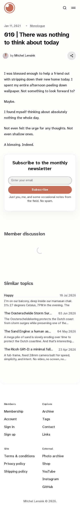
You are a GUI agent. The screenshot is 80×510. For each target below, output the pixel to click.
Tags (46, 419)
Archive (48, 412)
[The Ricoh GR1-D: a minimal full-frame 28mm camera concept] (40, 354)
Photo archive (53, 456)
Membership (13, 412)
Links (46, 435)
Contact (48, 427)
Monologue (37, 26)
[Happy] (40, 300)
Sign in (9, 427)
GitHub (47, 487)
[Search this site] (65, 8)
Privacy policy (14, 464)
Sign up (10, 435)
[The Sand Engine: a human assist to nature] (40, 336)
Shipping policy (15, 472)
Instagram (50, 479)
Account (10, 419)
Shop (46, 464)
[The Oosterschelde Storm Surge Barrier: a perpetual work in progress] (40, 318)
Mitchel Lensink (24, 55)
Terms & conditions (19, 456)
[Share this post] (71, 55)
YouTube (48, 472)
